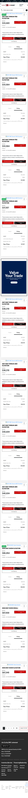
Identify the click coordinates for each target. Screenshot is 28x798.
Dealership (23, 763)
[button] (20, 38)
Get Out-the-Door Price (21, 22)
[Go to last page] (16, 728)
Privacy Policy (7, 787)
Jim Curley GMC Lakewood (3, 787)
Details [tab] (9, 47)
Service (10, 763)
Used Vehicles (4, 767)
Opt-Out (23, 787)
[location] (25, 1)
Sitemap (13, 787)
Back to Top (24, 728)
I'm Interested (14, 41)
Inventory (4, 763)
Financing (17, 763)
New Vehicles (4, 765)
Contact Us (5, 746)
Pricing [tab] (18, 47)
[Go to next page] (13, 728)
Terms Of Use (10, 787)
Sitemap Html (17, 787)
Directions (22, 767)
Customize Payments (8, 38)
